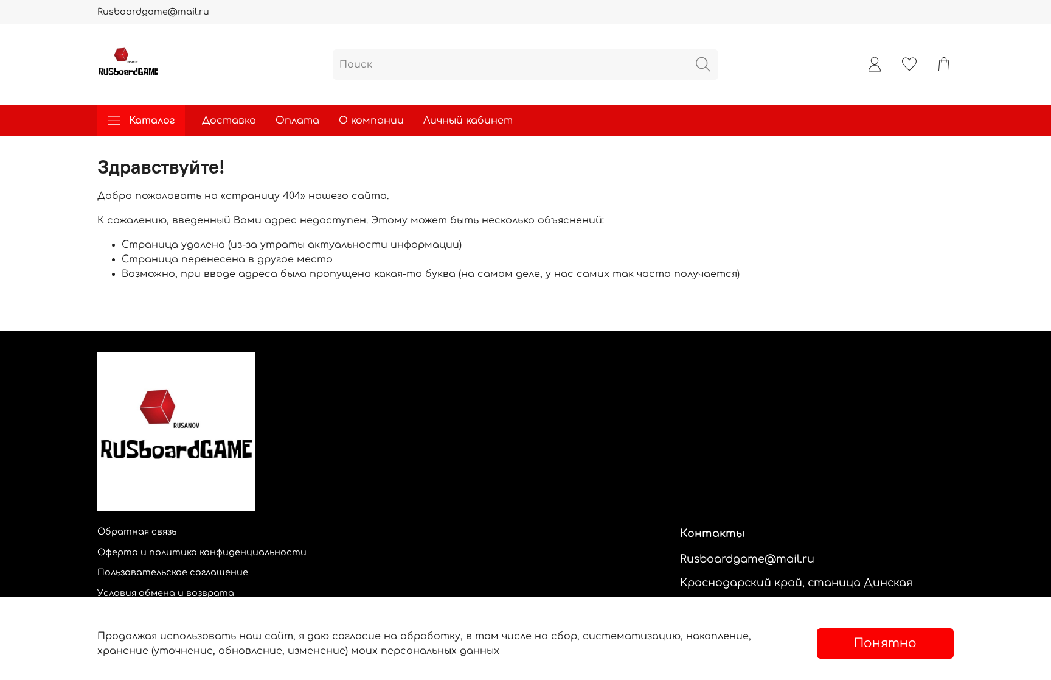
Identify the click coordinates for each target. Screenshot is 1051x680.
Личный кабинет (468, 120)
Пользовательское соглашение (172, 572)
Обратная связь (136, 531)
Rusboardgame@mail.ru (153, 11)
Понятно (885, 643)
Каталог (152, 120)
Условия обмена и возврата (165, 593)
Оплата (297, 120)
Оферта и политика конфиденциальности (202, 552)
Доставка (229, 120)
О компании (371, 120)
